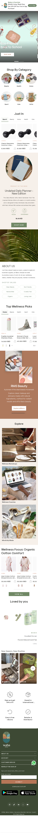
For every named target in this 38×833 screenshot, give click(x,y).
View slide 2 (21, 60)
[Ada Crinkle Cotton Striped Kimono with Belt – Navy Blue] (8, 564)
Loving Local (28, 296)
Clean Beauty (10, 287)
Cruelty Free (28, 291)
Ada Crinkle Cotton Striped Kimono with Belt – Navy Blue (8, 577)
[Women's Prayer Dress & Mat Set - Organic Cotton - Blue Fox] (24, 324)
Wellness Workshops (9, 464)
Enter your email (6, 780)
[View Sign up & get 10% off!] (10, 701)
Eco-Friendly (28, 287)
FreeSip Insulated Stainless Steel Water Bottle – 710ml (8, 337)
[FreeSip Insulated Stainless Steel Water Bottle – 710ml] (8, 324)
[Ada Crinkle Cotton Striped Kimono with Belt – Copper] (24, 564)
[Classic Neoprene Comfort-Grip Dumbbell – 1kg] (8, 131)
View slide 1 (16, 60)
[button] (10, 674)
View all (19, 594)
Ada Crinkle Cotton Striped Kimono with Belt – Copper (24, 577)
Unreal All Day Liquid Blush (21, 646)
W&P (19, 386)
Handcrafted (10, 291)
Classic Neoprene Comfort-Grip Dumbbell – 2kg (23, 144)
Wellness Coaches (9, 502)
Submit (19, 788)
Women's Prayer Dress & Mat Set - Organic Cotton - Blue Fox (23, 337)
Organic (10, 296)
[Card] (19, 445)
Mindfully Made (8, 540)
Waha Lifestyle (9, 818)
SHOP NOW (19, 225)
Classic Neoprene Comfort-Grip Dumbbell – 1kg (7, 144)
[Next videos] (33, 674)
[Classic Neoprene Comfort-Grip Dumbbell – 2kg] (24, 131)
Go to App (32, 5)
